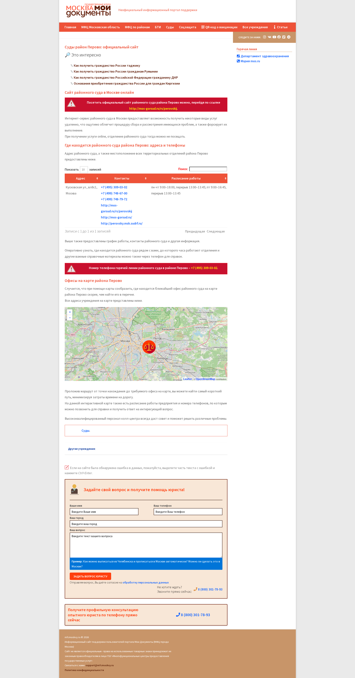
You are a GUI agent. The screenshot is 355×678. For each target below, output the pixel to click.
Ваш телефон (163, 505)
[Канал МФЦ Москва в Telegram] (288, 37)
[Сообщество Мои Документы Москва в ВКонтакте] (269, 37)
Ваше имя (76, 505)
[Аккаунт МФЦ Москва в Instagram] (264, 37)
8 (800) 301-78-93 (209, 589)
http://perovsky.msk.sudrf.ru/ (122, 223)
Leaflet (187, 379)
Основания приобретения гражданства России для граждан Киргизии (127, 83)
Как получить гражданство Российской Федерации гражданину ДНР (126, 77)
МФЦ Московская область (100, 27)
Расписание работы (186, 178)
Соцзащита (187, 27)
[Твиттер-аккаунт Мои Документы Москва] (283, 37)
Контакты (121, 178)
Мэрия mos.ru (250, 61)
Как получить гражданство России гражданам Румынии (116, 71)
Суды (170, 27)
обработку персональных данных (146, 582)
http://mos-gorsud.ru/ (116, 217)
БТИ (158, 27)
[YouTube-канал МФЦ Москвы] (274, 37)
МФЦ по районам (137, 27)
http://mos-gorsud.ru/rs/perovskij (153, 108)
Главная (70, 27)
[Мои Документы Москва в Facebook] (279, 37)
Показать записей (83, 169)
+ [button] (70, 312)
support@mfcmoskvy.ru (100, 665)
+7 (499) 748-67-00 (114, 193)
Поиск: (183, 169)
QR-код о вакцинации (221, 27)
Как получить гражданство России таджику (107, 65)
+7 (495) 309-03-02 (114, 187)
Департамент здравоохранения (264, 56)
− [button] (70, 317)
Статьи (282, 27)
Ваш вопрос (77, 530)
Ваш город (77, 518)
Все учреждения (255, 27)
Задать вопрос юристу (90, 576)
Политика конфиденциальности (84, 670)
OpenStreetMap (205, 379)
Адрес (80, 178)
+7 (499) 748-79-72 (114, 199)
